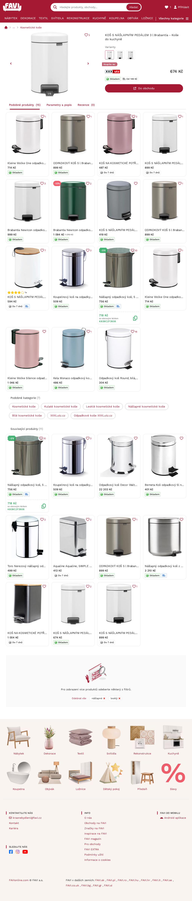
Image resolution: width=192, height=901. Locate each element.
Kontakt (14, 823)
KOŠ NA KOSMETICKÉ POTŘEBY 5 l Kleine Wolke (131, 163)
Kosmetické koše (31, 27)
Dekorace (28, 18)
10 (136, 250)
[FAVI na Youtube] (25, 852)
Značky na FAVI (94, 828)
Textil (43, 18)
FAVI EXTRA (91, 849)
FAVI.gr (98, 885)
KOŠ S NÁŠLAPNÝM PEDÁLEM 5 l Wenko (126, 230)
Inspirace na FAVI (95, 833)
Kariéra (13, 828)
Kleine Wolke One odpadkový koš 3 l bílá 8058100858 (43, 163)
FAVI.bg (86, 885)
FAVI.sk (100, 880)
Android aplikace (175, 817)
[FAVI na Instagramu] (18, 852)
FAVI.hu (134, 880)
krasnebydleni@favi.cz (27, 817)
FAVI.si (108, 885)
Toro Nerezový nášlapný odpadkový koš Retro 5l (39, 566)
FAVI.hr (146, 880)
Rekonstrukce (78, 18)
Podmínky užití (94, 854)
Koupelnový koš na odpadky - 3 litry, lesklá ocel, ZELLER (91, 297)
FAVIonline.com (18, 880)
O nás (88, 817)
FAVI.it (156, 880)
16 (136, 331)
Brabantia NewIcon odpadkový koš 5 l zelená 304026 (88, 230)
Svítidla (57, 18)
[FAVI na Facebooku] (11, 852)
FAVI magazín (92, 838)
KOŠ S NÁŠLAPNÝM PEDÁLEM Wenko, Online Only (41, 297)
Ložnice (147, 18)
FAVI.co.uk (73, 885)
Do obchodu (146, 88)
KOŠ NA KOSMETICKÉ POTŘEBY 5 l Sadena (36, 633)
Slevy (173, 788)
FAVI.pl (111, 880)
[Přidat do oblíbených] (136, 183)
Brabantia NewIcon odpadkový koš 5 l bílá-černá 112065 (44, 230)
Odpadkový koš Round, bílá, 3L (119, 378)
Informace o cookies (97, 859)
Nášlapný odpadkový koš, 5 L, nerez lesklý (127, 297)
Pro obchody (92, 844)
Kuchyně (99, 18)
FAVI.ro (123, 880)
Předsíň (142, 788)
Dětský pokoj (111, 788)
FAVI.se (168, 880)
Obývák (132, 18)
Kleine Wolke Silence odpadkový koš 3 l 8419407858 (42, 378)
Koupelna (116, 18)
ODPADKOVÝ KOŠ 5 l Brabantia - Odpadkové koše (86, 163)
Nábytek (10, 18)
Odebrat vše (79, 698)
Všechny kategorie (171, 18)
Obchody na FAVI (95, 823)
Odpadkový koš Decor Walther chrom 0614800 (129, 485)
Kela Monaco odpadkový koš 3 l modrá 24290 (83, 378)
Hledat (133, 7)
